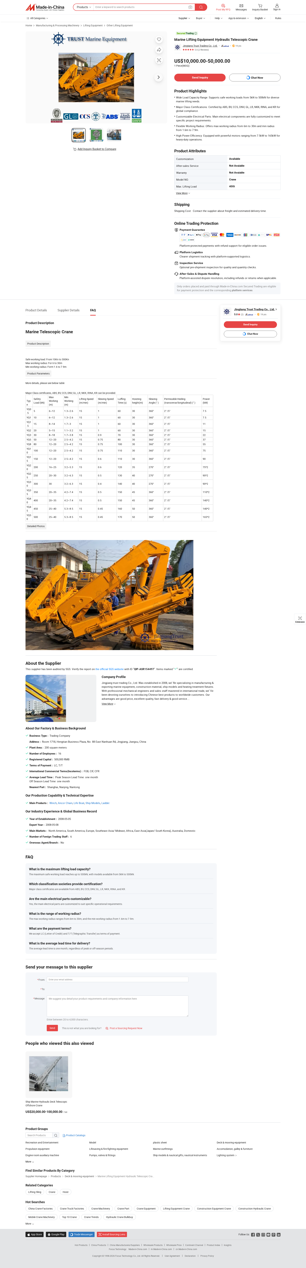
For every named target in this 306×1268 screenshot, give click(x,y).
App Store (34, 1234)
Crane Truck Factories (72, 1208)
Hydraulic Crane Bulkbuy (119, 1217)
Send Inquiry (200, 77)
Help (217, 18)
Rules (278, 18)
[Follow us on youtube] (268, 1234)
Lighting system (225, 1155)
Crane (52, 1192)
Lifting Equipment (93, 25)
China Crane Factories (40, 1208)
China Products (98, 1245)
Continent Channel (194, 1245)
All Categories (37, 18)
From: (42, 979)
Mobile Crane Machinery (41, 1217)
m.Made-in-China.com (161, 1249)
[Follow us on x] (258, 1234)
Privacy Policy (207, 1255)
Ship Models (93, 803)
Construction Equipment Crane (214, 1208)
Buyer (199, 18)
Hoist (66, 1192)
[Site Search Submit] (201, 7)
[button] (190, 6)
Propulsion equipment (38, 1148)
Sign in (276, 9)
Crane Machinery (100, 1208)
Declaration (190, 1255)
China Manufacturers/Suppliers (125, 1245)
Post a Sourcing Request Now (124, 1028)
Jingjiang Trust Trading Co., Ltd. (200, 45)
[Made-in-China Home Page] (45, 7)
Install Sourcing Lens (113, 1234)
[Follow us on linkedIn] (278, 1234)
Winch (53, 803)
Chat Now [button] (257, 77)
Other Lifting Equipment (120, 25)
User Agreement (172, 1255)
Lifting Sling (34, 1192)
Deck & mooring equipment (231, 1142)
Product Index (213, 1245)
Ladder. (105, 803)
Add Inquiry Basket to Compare (97, 149)
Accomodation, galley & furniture (235, 1148)
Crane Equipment (146, 1208)
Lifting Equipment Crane (176, 1208)
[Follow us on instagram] (263, 1234)
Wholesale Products (153, 1245)
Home (29, 25)
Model (92, 1142)
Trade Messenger (81, 1234)
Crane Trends (91, 1217)
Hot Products (81, 1245)
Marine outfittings (163, 1148)
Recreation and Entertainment (42, 1142)
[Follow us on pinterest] (273, 1234)
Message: (40, 998)
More (29, 1223)
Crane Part (123, 1208)
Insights (227, 1245)
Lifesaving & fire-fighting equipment (108, 1148)
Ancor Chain (65, 803)
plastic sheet (160, 1142)
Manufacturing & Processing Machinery (57, 25)
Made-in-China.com (138, 1249)
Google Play (56, 1234)
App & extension (237, 18)
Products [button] (82, 7)
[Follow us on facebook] (253, 1234)
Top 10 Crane (69, 1217)
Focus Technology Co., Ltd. (128, 1255)
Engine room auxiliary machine (42, 1155)
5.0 (238, 314)
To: (43, 989)
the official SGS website (109, 669)
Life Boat (79, 803)
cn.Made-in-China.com (186, 1249)
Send (52, 1028)
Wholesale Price (174, 1245)
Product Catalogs (75, 1135)
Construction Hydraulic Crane (254, 1208)
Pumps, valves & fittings (102, 1155)
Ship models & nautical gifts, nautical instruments (180, 1155)
